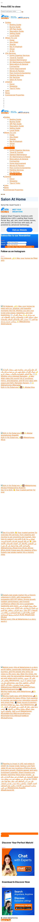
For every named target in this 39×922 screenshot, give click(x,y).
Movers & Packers (17, 71)
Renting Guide (15, 25)
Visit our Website (19, 230)
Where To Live (11, 38)
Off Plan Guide (15, 29)
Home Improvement (18, 68)
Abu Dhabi (14, 42)
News (7, 93)
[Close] (2, 2)
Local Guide (14, 36)
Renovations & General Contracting (19, 65)
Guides (8, 22)
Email (4, 244)
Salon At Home (16, 79)
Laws (7, 90)
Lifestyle (8, 82)
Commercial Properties (14, 95)
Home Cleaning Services (20, 55)
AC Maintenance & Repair (20, 62)
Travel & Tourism (16, 57)
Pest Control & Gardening (20, 73)
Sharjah (13, 44)
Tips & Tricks (15, 88)
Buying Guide (15, 27)
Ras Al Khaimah (16, 47)
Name (4, 242)
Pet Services (15, 77)
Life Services (10, 53)
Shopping (13, 86)
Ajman (12, 49)
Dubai (12, 40)
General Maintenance (18, 60)
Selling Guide (15, 33)
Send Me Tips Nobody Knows (19, 247)
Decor (12, 84)
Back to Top (6, 920)
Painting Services (17, 75)
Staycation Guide (17, 31)
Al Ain (12, 51)
